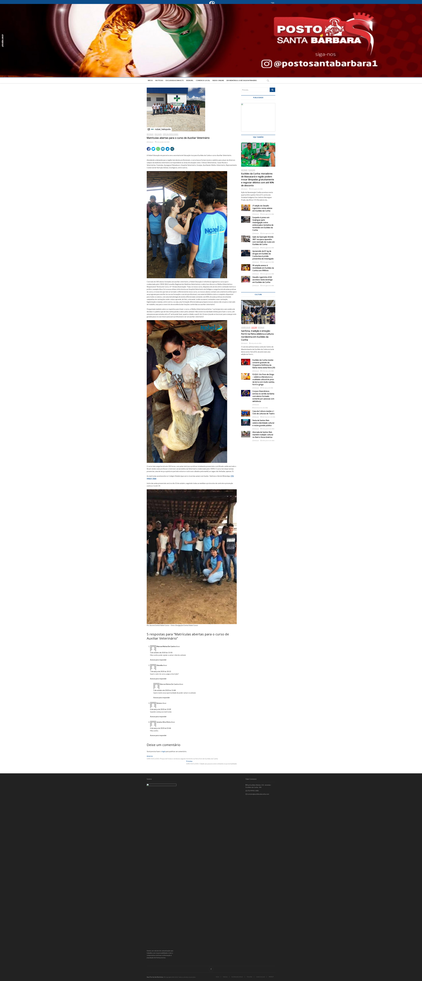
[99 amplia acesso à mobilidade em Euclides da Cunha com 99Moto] (245, 267)
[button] (211, 40)
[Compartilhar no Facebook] (149, 149)
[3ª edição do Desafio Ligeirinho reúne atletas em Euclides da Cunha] (245, 207)
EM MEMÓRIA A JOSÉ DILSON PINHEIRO (241, 80)
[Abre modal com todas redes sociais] (172, 149)
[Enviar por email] (163, 149)
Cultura (254, 327)
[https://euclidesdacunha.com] (212, 1)
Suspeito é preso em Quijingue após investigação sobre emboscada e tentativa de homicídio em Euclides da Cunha (262, 223)
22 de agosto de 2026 (268, 233)
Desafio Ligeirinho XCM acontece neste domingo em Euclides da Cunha (262, 279)
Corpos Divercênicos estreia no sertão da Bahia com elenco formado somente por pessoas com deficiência (263, 396)
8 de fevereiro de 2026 (268, 417)
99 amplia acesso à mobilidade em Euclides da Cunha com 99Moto (263, 268)
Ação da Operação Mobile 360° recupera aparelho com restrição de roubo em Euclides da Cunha (263, 241)
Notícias (159, 80)
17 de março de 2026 (268, 371)
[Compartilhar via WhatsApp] (158, 149)
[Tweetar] (153, 149)
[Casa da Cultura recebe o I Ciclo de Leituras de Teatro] (245, 413)
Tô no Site (249, 976)
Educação (158, 134)
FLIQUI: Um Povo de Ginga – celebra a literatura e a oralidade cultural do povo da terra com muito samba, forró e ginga (263, 379)
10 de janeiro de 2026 (268, 440)
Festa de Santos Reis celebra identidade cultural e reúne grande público (263, 423)
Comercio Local (203, 80)
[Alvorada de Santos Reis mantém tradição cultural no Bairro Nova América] (245, 434)
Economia (251, 170)
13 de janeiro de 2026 (268, 428)
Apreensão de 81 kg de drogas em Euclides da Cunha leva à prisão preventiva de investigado (263, 255)
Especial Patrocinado (170, 134)
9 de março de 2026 (267, 388)
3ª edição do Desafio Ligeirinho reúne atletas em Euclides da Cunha (262, 208)
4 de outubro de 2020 (162, 142)
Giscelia (159, 665)
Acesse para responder (158, 660)
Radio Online (218, 80)
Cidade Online (245, 327)
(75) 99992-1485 (253, 791)
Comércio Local (260, 976)
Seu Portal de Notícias (155, 977)
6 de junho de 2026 (255, 343)
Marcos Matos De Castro (166, 646)
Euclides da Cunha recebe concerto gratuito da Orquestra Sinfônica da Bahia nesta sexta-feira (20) (263, 364)
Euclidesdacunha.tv (237, 976)
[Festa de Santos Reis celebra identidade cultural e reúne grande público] (245, 422)
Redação (150, 142)
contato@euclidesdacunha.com (258, 794)
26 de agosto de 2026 (256, 189)
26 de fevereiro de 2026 (261, 407)
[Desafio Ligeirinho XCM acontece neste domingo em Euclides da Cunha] (245, 279)
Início (150, 80)
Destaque (150, 134)
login (164, 751)
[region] (192, 556)
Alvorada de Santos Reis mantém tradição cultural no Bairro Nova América (262, 434)
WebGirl (189, 80)
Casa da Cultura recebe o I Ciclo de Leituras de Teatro (263, 412)
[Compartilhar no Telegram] (167, 149)
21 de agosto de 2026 (268, 262)
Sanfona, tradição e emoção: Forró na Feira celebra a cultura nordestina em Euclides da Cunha (257, 335)
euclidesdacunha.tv (175, 80)
